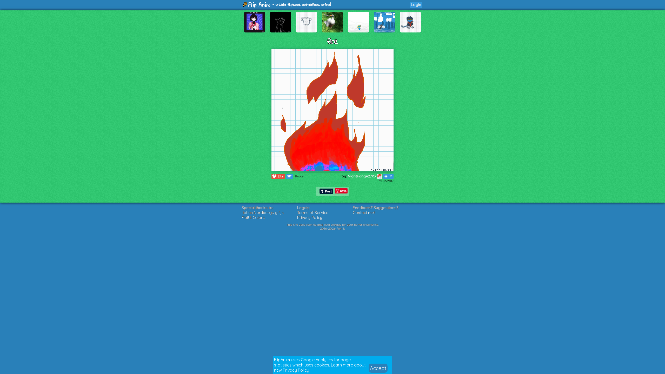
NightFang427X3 (362, 176)
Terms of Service (312, 212)
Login (416, 4)
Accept (378, 368)
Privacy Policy (296, 370)
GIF (289, 176)
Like (278, 176)
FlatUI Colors (253, 217)
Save (343, 191)
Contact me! (364, 212)
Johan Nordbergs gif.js (263, 212)
